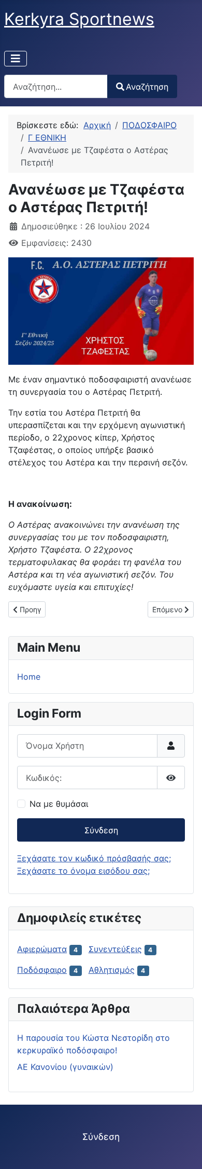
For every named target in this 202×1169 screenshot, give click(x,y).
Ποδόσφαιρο (42, 970)
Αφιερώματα (42, 949)
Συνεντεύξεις (115, 949)
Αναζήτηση (147, 86)
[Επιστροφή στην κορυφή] (184, 1150)
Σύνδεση (101, 830)
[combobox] (56, 86)
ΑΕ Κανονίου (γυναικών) (65, 1067)
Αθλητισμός (112, 970)
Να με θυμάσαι (59, 804)
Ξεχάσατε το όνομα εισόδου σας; (83, 870)
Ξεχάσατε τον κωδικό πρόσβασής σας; (94, 858)
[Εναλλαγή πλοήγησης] (15, 58)
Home (28, 676)
